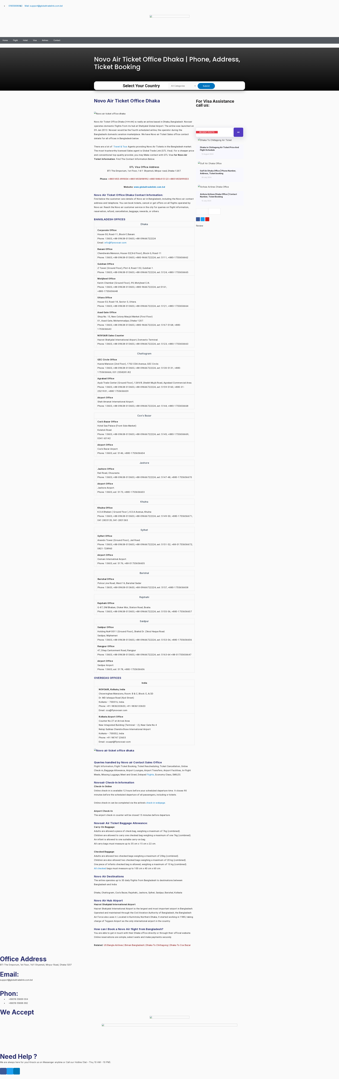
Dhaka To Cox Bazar (180, 945)
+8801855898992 (139, 179)
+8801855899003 (179, 179)
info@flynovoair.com (115, 242)
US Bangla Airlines (113, 945)
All (238, 132)
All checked (100, 868)
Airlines (45, 40)
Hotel (25, 40)
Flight (15, 40)
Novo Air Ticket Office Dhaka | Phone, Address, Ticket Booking (167, 63)
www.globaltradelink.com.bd (149, 187)
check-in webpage (155, 802)
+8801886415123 (159, 179)
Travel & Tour (120, 146)
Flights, (151, 774)
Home (5, 40)
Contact (56, 40)
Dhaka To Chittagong (157, 945)
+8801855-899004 (118, 179)
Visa (35, 40)
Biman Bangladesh (134, 945)
